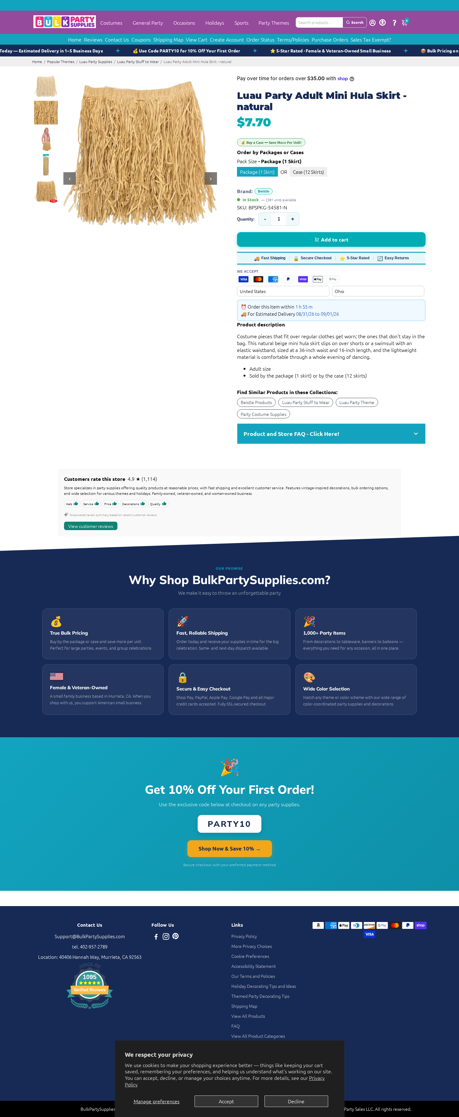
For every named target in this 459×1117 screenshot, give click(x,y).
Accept (226, 1101)
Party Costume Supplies (263, 414)
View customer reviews (90, 526)
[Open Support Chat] (394, 22)
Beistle (263, 191)
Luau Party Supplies (95, 61)
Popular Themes (60, 61)
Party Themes (274, 22)
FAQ (235, 1026)
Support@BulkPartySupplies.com (90, 936)
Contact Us (117, 39)
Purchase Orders (330, 39)
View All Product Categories (258, 1036)
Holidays (214, 22)
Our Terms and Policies (253, 976)
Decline (296, 1101)
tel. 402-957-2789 (89, 946)
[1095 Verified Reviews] (90, 1010)
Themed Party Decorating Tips (260, 996)
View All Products (248, 1016)
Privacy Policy (244, 936)
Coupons (141, 39)
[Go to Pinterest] (175, 937)
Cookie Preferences (250, 956)
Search (357, 22)
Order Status (260, 39)
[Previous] (69, 178)
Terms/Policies (293, 39)
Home (74, 39)
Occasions (184, 22)
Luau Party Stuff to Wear (138, 61)
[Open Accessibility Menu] (382, 22)
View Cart (196, 39)
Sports (241, 22)
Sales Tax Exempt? (371, 39)
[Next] (211, 178)
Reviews (93, 39)
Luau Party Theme (356, 402)
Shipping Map (168, 39)
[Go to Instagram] (166, 937)
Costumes (111, 22)
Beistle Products (256, 402)
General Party (148, 22)
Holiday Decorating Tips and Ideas (263, 986)
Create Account (227, 39)
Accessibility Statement (253, 966)
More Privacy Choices (251, 946)
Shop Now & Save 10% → (230, 848)
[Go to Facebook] (156, 937)
